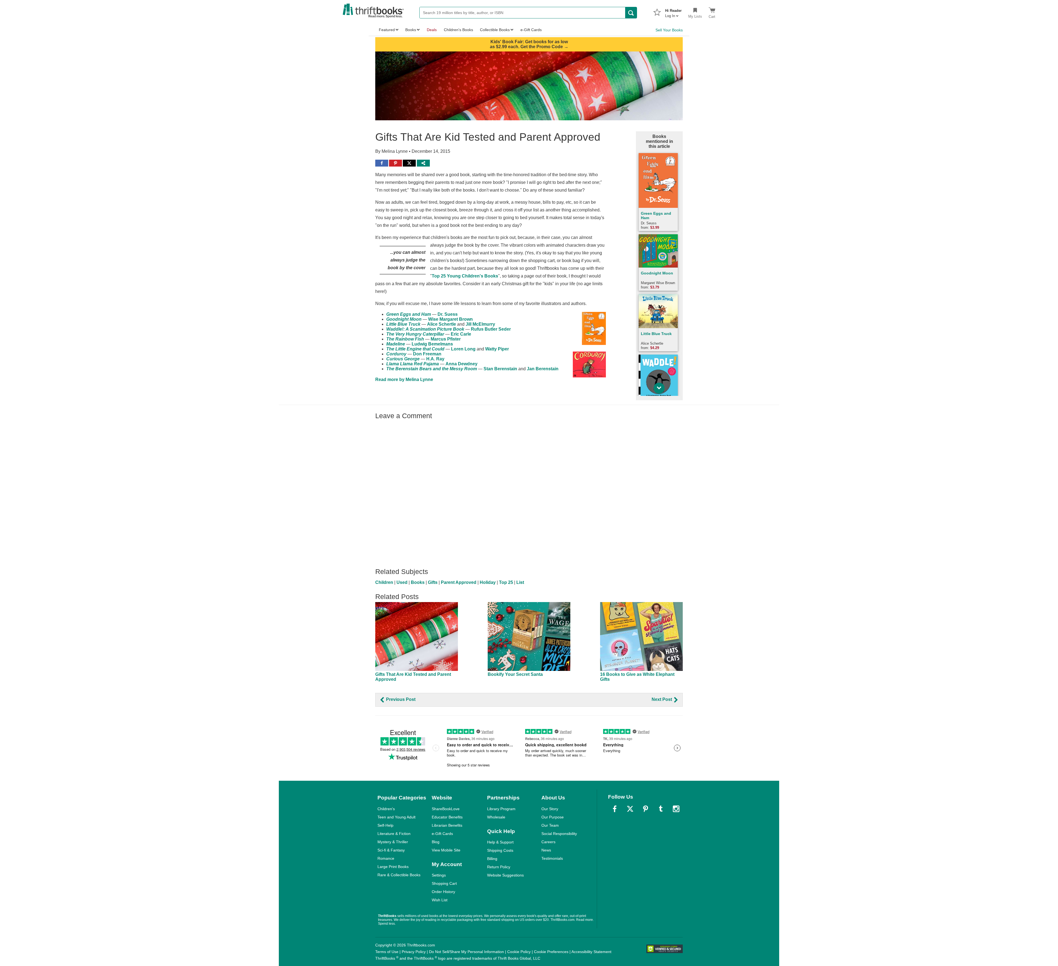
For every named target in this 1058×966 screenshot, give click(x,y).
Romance (385, 858)
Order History (443, 891)
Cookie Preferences (551, 951)
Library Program (501, 809)
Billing (492, 858)
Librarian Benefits (447, 825)
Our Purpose (552, 817)
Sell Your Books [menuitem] (669, 30)
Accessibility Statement (591, 951)
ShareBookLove (446, 809)
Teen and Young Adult (396, 817)
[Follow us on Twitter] (630, 808)
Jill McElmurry (480, 324)
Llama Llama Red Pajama (412, 363)
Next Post (662, 699)
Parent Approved (458, 582)
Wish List (439, 900)
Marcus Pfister (446, 339)
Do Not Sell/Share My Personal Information (466, 951)
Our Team (550, 825)
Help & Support (500, 842)
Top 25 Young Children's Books (465, 276)
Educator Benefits (447, 817)
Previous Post (400, 699)
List (520, 582)
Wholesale (496, 817)
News (546, 850)
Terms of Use (386, 951)
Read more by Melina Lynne (404, 379)
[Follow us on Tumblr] (660, 808)
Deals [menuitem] (432, 30)
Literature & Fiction (394, 833)
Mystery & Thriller (392, 842)
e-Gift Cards (442, 833)
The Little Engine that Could (415, 349)
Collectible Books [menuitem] (495, 30)
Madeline (395, 344)
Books (418, 582)
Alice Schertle (441, 324)
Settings (439, 875)
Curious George (403, 359)
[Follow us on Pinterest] (645, 808)
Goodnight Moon (404, 319)
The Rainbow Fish (405, 339)
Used (401, 582)
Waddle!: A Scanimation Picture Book (425, 329)
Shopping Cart (444, 883)
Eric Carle (461, 334)
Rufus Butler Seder (491, 329)
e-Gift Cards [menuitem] (531, 30)
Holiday (488, 582)
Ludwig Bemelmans (432, 344)
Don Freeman (427, 354)
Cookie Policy (519, 951)
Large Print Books (393, 866)
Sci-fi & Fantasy (391, 850)
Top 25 (506, 582)
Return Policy (498, 867)
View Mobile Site (446, 850)
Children (384, 582)
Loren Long (463, 349)
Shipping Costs (500, 850)
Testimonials (552, 858)
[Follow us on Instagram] (676, 808)
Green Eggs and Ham (408, 314)
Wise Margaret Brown (450, 319)
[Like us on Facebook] (614, 808)
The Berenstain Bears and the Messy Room (431, 368)
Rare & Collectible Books (398, 875)
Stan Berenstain (500, 368)
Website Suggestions (505, 875)
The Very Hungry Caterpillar (415, 334)
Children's (386, 809)
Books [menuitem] (410, 30)
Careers (548, 842)
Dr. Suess (448, 314)
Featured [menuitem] (387, 30)
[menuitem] (673, 11)
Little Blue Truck (403, 324)
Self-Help (385, 825)
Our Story (549, 809)
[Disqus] (529, 491)
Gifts (433, 582)
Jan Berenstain (542, 368)
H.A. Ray (435, 359)
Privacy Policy (414, 951)
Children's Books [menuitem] (458, 30)
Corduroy (396, 354)
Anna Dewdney (461, 363)
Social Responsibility (559, 833)
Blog (435, 842)
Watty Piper (497, 349)
